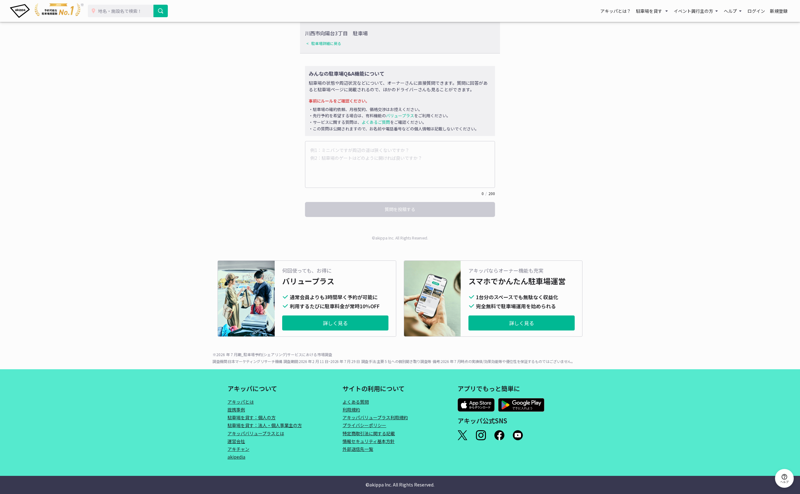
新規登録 (779, 11)
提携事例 (236, 409)
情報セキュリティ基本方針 (368, 441)
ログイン (756, 11)
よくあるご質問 (376, 122)
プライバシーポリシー (364, 425)
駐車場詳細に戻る (326, 43)
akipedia (236, 457)
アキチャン (238, 449)
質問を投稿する (400, 209)
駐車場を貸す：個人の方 (252, 417)
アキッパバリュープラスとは (256, 433)
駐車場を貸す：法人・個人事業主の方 (265, 425)
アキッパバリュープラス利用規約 (375, 417)
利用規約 (351, 409)
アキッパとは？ (615, 11)
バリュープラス (400, 115)
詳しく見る (335, 323)
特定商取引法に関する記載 (368, 433)
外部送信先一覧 (357, 449)
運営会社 (236, 441)
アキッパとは (241, 402)
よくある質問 (355, 402)
